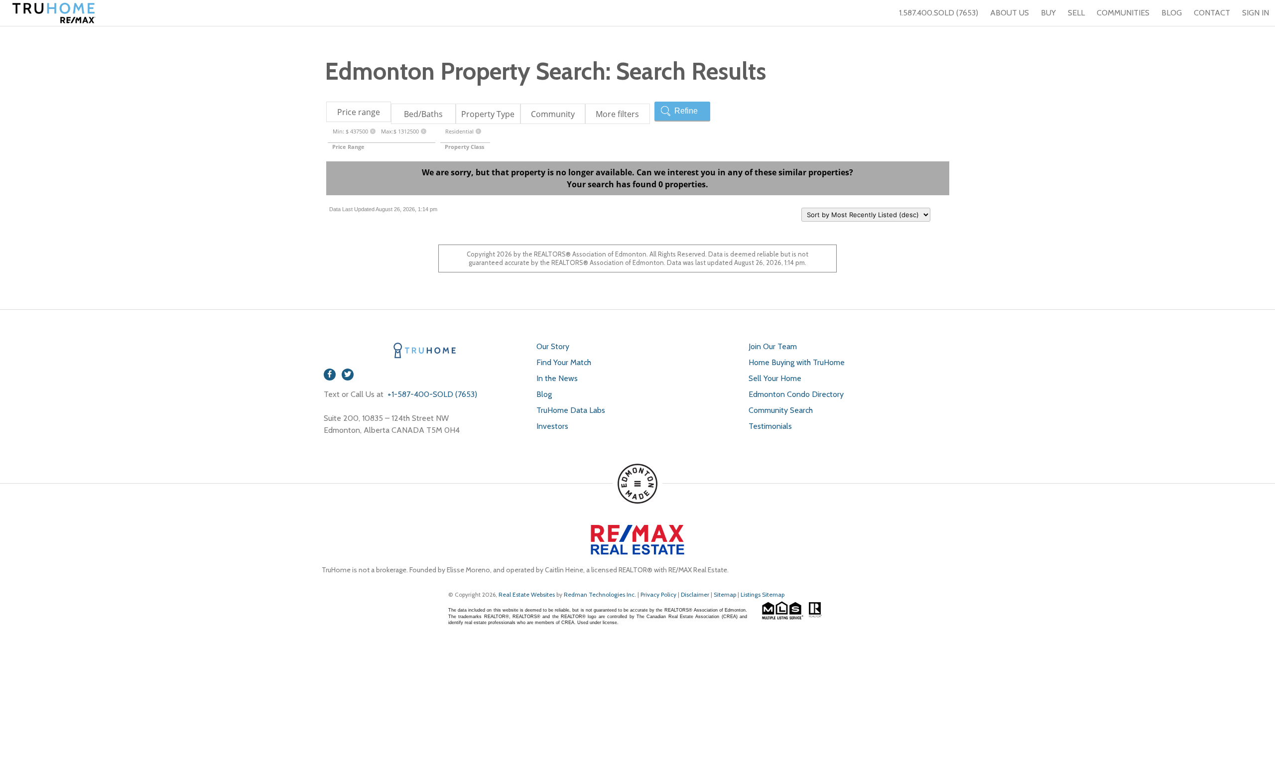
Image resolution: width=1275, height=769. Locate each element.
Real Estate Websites (527, 594)
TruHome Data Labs (570, 410)
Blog (544, 394)
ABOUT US (1009, 12)
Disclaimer (695, 594)
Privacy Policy (658, 594)
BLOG (1171, 12)
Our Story (552, 346)
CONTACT (1212, 12)
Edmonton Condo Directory (796, 394)
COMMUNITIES (1123, 12)
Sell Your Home (775, 378)
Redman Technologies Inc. (601, 594)
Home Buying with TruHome (797, 362)
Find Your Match (563, 362)
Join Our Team (773, 346)
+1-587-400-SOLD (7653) (431, 394)
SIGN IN (1255, 12)
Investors (552, 426)
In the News (557, 378)
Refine (686, 111)
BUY (1048, 12)
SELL (1076, 12)
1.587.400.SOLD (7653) (938, 12)
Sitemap (725, 594)
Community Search (781, 410)
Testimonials (770, 426)
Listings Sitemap (762, 594)
